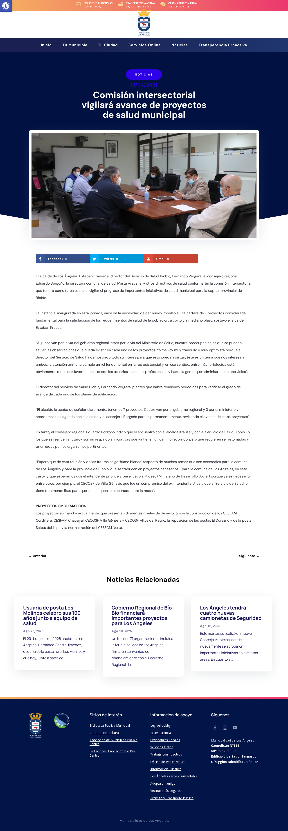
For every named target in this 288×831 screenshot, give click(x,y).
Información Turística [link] (165, 769)
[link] (6, 6)
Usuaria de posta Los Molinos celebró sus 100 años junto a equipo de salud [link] (52, 615)
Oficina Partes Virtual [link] (183, 3)
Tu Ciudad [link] (108, 45)
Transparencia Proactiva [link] (223, 45)
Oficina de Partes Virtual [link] (167, 762)
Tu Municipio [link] (75, 45)
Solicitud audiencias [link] (98, 3)
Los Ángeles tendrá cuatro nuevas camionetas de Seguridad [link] (231, 612)
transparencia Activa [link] (140, 3)
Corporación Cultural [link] (104, 733)
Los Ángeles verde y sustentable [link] (173, 776)
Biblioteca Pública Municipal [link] (110, 725)
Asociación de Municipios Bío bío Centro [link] (113, 742)
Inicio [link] (46, 45)
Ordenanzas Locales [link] (165, 740)
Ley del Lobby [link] (160, 725)
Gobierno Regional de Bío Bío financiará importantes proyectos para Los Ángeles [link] (142, 615)
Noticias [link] (179, 45)
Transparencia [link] (160, 733)
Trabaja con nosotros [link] (166, 754)
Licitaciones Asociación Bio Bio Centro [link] (112, 753)
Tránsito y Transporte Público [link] (172, 798)
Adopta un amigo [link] (163, 783)
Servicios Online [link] (144, 45)
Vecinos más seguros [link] (165, 790)
